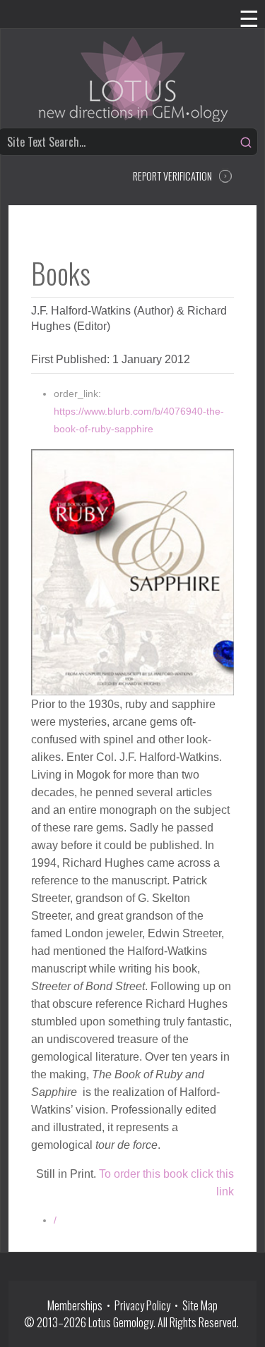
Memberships (77, 1305)
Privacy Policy (142, 1305)
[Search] (246, 142)
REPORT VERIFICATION (172, 176)
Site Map (200, 1305)
